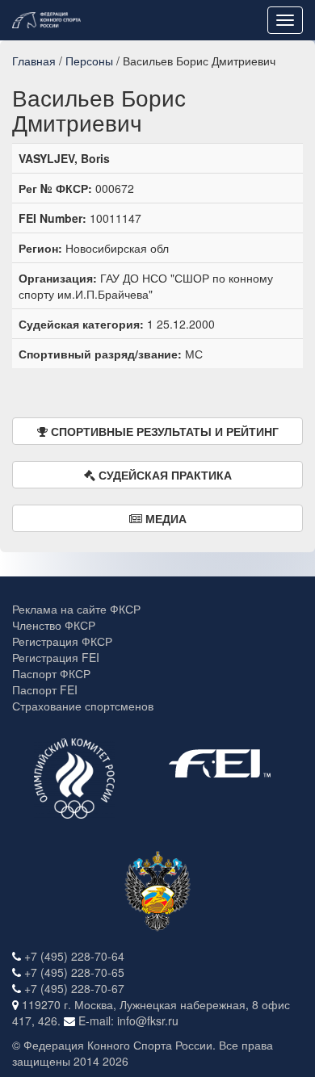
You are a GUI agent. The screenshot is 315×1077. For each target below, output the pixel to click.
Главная (34, 60)
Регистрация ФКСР (62, 641)
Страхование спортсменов (82, 706)
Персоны (89, 60)
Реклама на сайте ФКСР (76, 609)
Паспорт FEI (45, 689)
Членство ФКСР (53, 625)
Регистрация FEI (55, 657)
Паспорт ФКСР (51, 673)
